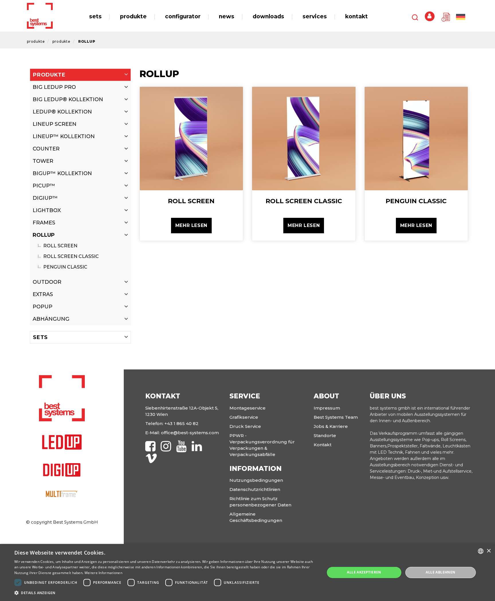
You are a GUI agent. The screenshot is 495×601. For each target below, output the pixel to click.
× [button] (488, 551)
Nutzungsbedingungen (256, 480)
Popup (42, 307)
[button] (165, 593)
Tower (43, 161)
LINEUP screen (54, 124)
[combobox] (481, 551)
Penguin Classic (64, 267)
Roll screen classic (70, 256)
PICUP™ (44, 186)
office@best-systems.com (190, 432)
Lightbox (47, 210)
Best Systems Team (336, 417)
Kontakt (322, 444)
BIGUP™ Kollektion (62, 173)
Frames (44, 223)
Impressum (327, 408)
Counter (46, 149)
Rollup (86, 41)
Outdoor (47, 282)
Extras (43, 294)
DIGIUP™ (45, 198)
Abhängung (51, 319)
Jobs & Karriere (331, 426)
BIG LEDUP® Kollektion (68, 99)
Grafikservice (243, 417)
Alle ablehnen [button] (440, 572)
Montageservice (247, 408)
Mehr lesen (191, 225)
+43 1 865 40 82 (181, 423)
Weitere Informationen (103, 572)
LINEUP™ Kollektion (64, 136)
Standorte (325, 435)
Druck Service (245, 426)
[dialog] (247, 572)
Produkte (36, 41)
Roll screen (59, 245)
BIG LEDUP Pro (54, 87)
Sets (40, 337)
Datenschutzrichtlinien (254, 489)
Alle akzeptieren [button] (364, 572)
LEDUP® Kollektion (62, 112)
